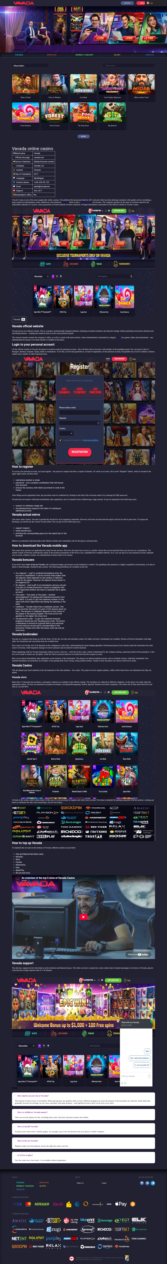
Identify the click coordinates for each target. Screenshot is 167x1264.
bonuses (65, 202)
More (83, 136)
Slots (119, 337)
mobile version (86, 202)
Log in (127, 3)
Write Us (80, 1183)
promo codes (19, 974)
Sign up (144, 3)
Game (104, 1183)
